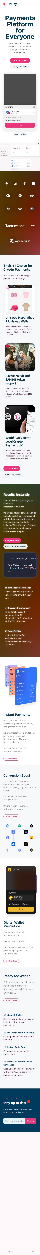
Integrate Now (20, 66)
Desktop (24, 134)
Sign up (30, 1121)
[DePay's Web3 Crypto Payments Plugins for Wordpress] (20, 241)
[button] (11, 4)
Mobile (16, 134)
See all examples (13, 474)
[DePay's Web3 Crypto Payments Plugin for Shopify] (15, 226)
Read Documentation (15, 546)
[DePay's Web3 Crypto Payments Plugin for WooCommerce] (33, 226)
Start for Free (20, 60)
